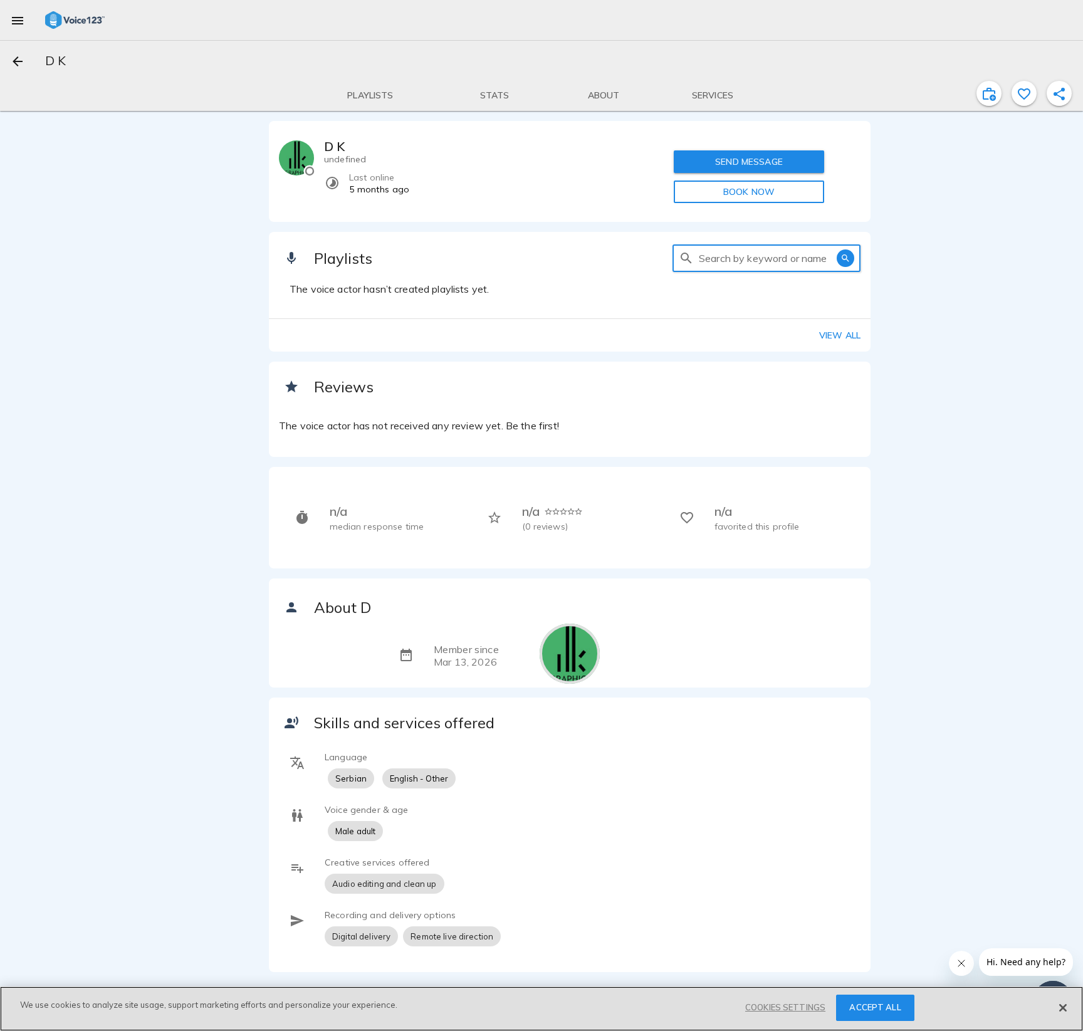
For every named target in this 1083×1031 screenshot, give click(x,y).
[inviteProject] (989, 93)
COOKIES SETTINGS (785, 1007)
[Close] (1063, 1008)
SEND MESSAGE (749, 161)
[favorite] (1024, 93)
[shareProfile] (1059, 93)
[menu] (17, 20)
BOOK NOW (749, 191)
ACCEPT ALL (875, 1007)
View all (840, 335)
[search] (686, 258)
